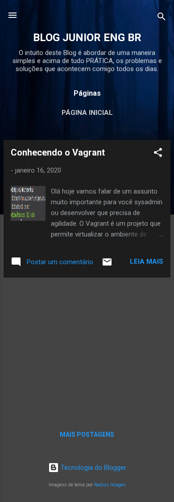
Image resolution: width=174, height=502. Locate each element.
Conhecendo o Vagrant (58, 152)
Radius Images (110, 485)
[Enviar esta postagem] (107, 265)
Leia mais (146, 261)
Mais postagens (87, 434)
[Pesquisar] (161, 18)
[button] (158, 154)
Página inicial (87, 113)
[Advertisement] (87, 347)
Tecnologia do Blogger (92, 468)
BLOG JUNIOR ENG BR (87, 37)
